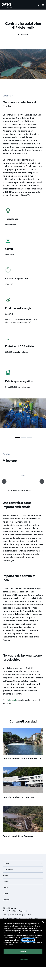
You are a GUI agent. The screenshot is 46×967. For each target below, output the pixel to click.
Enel (4, 911)
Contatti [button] (6, 881)
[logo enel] (7, 5)
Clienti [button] (5, 894)
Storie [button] (5, 875)
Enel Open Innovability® (13, 915)
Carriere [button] (6, 900)
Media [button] (5, 887)
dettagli (12, 700)
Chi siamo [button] (7, 863)
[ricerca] (38, 5)
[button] (17, 437)
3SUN (28, 915)
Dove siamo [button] (8, 869)
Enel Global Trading (17, 911)
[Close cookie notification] (42, 921)
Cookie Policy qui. (28, 940)
